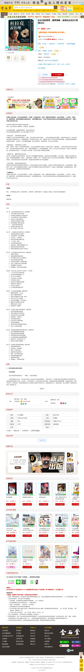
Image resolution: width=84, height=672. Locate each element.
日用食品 (71, 14)
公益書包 (43, 10)
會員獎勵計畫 (20, 636)
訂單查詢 (18, 633)
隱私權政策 (5, 644)
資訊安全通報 (6, 646)
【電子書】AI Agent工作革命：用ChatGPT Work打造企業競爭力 (12, 561)
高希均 (54, 10)
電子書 (38, 14)
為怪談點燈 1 (42, 497)
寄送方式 (32, 636)
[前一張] (6, 35)
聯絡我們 (32, 641)
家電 (59, 14)
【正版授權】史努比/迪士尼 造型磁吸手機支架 (77, 530)
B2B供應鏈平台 (48, 646)
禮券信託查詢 (20, 641)
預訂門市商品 (60, 84)
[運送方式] (81, 669)
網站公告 (32, 644)
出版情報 (4, 638)
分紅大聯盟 (47, 638)
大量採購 (73, 84)
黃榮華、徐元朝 (47, 51)
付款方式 (32, 633)
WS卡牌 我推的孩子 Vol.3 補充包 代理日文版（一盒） (78, 561)
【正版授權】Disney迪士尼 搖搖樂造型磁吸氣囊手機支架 (44, 530)
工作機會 (4, 641)
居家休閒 (64, 14)
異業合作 (46, 630)
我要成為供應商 (48, 633)
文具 (42, 14)
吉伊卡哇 (49, 10)
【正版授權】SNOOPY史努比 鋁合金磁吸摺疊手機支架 (28, 530)
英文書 (28, 14)
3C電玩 (54, 14)
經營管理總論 (71, 44)
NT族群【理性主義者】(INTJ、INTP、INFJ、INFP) (53, 64)
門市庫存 (67, 84)
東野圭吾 (26, 10)
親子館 (22, 14)
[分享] (81, 665)
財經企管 (52, 44)
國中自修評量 (16, 10)
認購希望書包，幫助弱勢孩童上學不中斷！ (52, 32)
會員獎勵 (4, 14)
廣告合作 (46, 636)
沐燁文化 (47, 54)
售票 (81, 14)
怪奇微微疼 (9, 497)
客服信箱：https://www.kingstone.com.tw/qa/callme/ (42, 664)
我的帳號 (18, 630)
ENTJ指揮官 (41, 68)
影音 (77, 14)
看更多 (42, 388)
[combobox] (33, 7)
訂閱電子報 (19, 638)
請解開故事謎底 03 (28, 497)
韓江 (22, 10)
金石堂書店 (5, 630)
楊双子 (31, 10)
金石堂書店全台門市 (7, 636)
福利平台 (46, 644)
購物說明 (32, 630)
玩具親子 (48, 14)
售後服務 (32, 638)
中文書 (10, 14)
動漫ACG (16, 14)
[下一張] (36, 35)
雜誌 (33, 14)
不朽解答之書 (37, 10)
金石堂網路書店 (6, 633)
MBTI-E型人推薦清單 (51, 60)
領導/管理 (61, 44)
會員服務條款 (20, 644)
